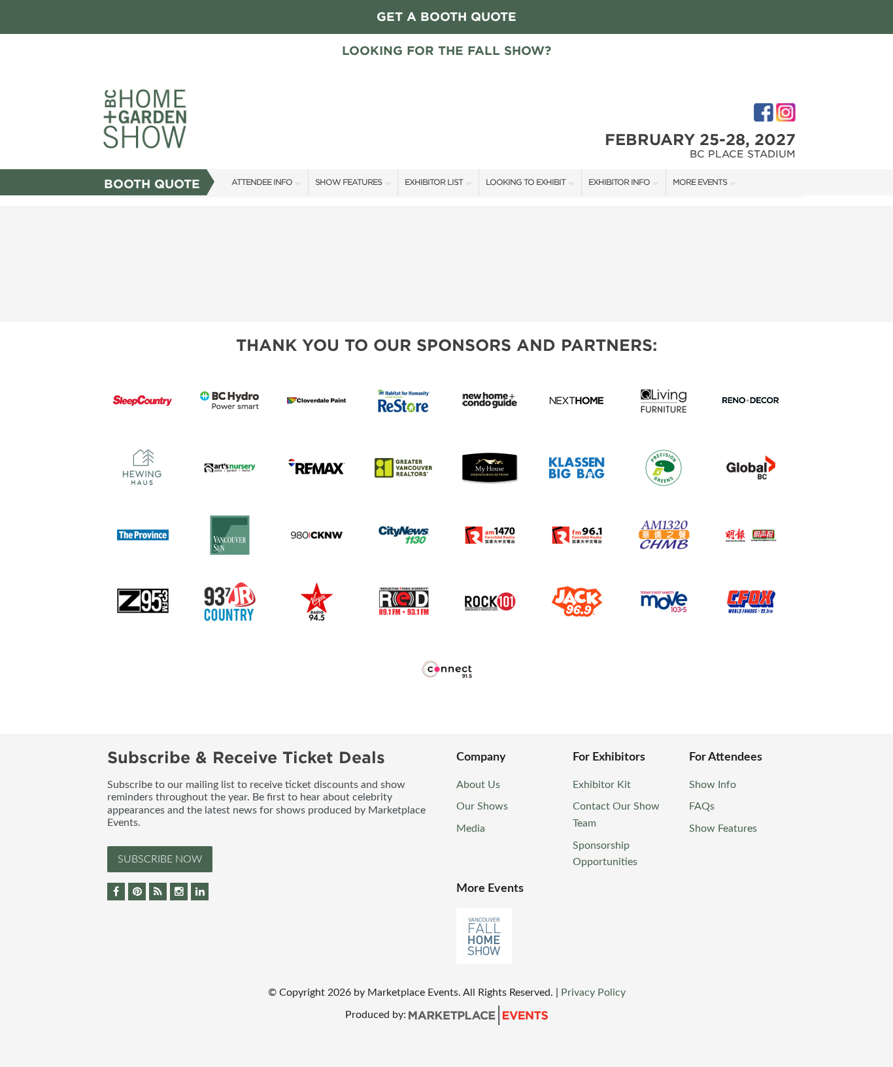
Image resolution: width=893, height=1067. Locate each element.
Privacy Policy (593, 992)
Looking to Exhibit (525, 182)
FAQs (702, 806)
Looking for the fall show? (446, 50)
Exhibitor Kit (602, 785)
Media (470, 828)
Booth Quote (152, 184)
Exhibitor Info (619, 182)
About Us (478, 785)
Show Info (712, 785)
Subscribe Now (160, 859)
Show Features (348, 182)
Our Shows (482, 806)
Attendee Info (261, 182)
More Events (700, 182)
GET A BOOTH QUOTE (446, 17)
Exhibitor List (434, 182)
